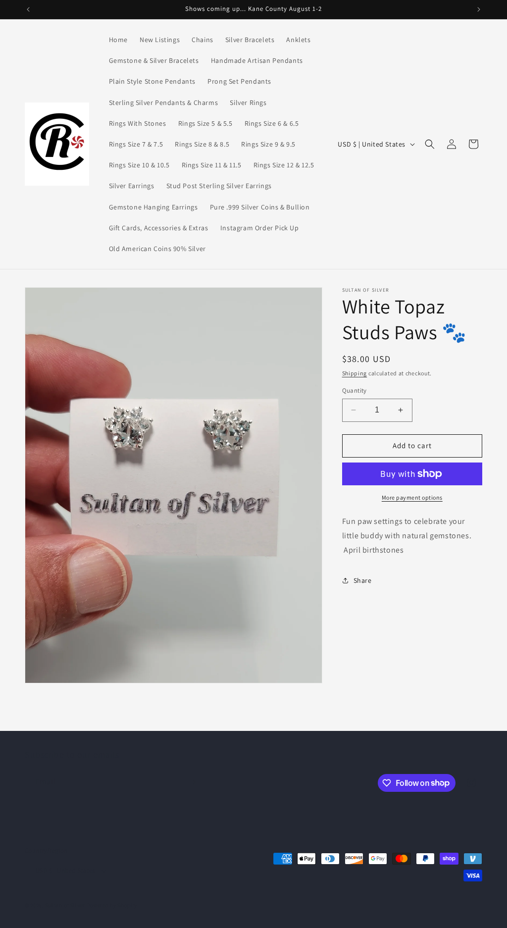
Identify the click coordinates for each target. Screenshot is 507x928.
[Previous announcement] (28, 9)
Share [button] (363, 580)
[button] (430, 144)
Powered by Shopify (112, 905)
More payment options (412, 497)
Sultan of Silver (65, 905)
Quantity (354, 390)
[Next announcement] (479, 9)
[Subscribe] (192, 782)
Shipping (354, 373)
